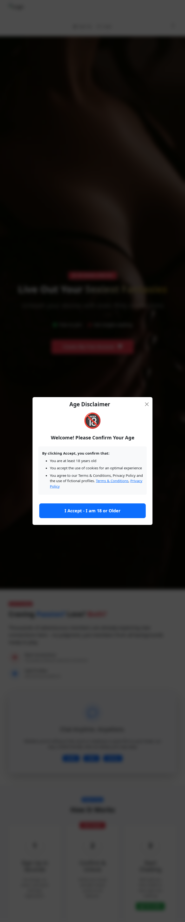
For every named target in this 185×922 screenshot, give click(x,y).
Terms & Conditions (112, 480)
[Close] (147, 404)
